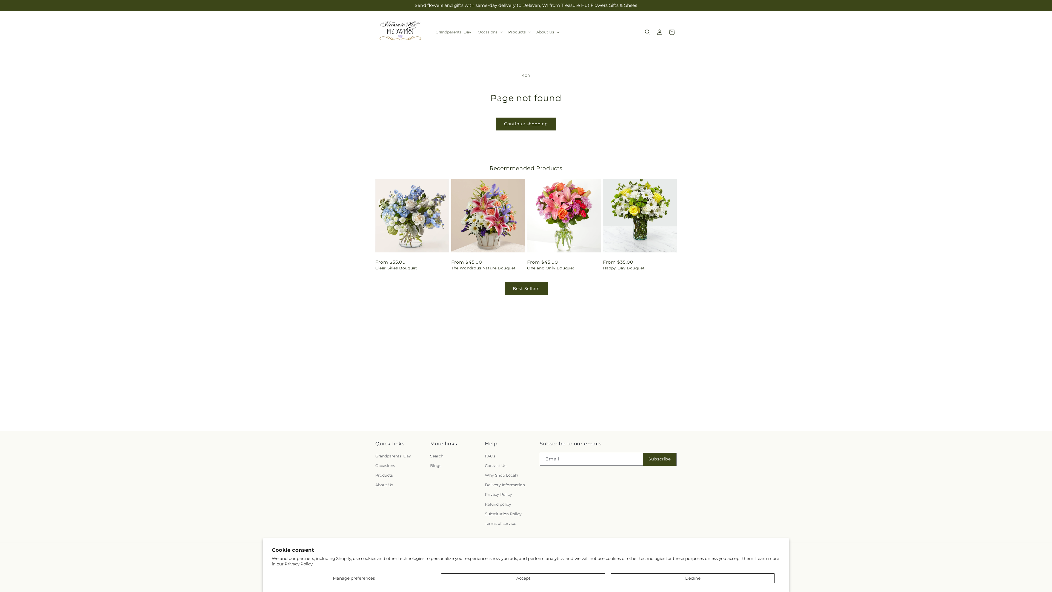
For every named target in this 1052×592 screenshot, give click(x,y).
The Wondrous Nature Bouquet (483, 268)
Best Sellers (526, 288)
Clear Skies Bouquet (396, 268)
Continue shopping (526, 123)
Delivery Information (505, 484)
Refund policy (498, 504)
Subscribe (659, 459)
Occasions (385, 465)
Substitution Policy (503, 513)
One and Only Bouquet (550, 268)
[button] (489, 32)
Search (436, 455)
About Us (384, 484)
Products (384, 475)
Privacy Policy (299, 564)
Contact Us (495, 465)
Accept (523, 578)
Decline (693, 578)
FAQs (490, 455)
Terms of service (500, 523)
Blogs (435, 465)
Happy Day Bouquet (624, 268)
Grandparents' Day (393, 455)
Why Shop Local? (501, 475)
